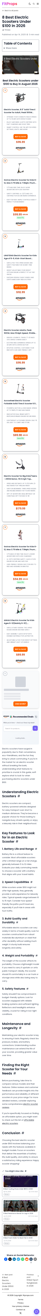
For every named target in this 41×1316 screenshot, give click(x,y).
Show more (11, 48)
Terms (20, 1299)
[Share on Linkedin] (14, 1259)
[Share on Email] (35, 1259)
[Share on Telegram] (18, 1259)
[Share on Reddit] (26, 1259)
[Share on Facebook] (5, 1259)
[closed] (37, 4)
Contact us (20, 1309)
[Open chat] (36, 1311)
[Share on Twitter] (10, 1259)
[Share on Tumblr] (31, 1259)
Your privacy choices (20, 1306)
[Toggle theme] (36, 716)
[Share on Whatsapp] (22, 1259)
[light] (29, 4)
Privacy (20, 1303)
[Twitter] (20, 1313)
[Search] (34, 4)
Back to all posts (11, 10)
